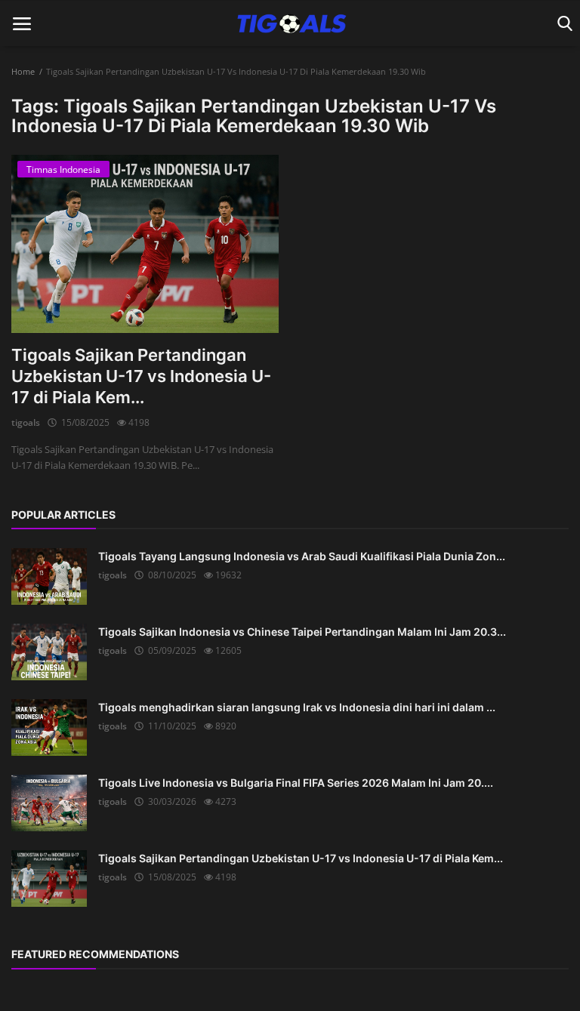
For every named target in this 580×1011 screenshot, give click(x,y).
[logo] (290, 23)
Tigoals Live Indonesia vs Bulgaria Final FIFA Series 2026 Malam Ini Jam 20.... (295, 782)
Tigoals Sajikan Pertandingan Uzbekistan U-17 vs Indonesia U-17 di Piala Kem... (141, 376)
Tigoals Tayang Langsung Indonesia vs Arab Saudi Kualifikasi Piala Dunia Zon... (301, 556)
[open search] (562, 23)
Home (23, 71)
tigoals (25, 422)
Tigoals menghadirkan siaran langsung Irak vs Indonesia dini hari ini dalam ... (296, 707)
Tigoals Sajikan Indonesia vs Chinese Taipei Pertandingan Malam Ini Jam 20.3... (302, 631)
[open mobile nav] (22, 23)
